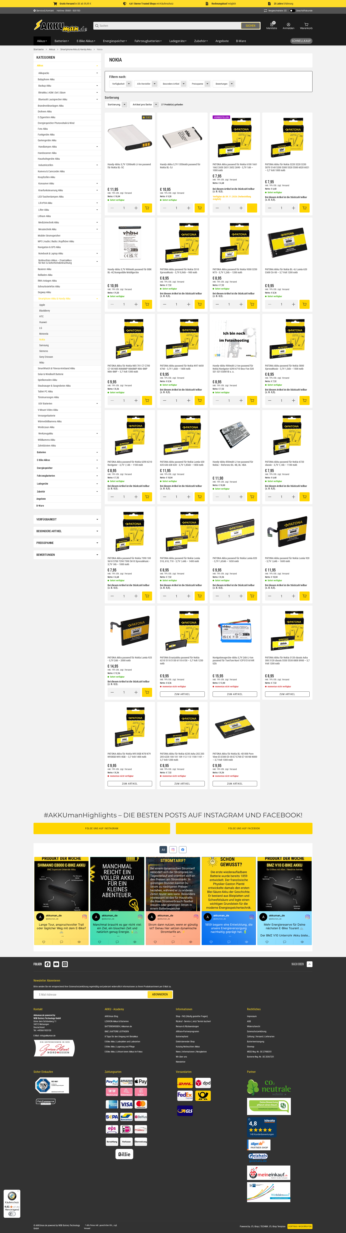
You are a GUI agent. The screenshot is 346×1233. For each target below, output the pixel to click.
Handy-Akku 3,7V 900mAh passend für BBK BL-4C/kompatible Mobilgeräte (130, 271)
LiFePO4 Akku (45, 203)
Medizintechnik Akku (48, 222)
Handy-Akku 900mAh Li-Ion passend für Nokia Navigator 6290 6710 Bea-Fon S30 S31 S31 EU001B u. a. (233, 368)
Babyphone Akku (46, 79)
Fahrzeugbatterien (46, 475)
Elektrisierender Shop (185, 1041)
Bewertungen (221, 83)
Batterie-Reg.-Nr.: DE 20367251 (260, 1056)
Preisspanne (197, 83)
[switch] (12, 1214)
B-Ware (40, 505)
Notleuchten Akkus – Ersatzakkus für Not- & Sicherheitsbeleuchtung (55, 261)
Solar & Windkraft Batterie (50, 374)
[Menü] (18, 1192)
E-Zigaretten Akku (46, 117)
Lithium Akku (44, 216)
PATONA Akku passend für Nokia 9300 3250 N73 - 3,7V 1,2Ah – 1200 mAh (235, 271)
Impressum (252, 1016)
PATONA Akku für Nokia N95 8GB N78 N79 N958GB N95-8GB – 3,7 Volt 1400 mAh (129, 755)
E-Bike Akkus (43, 460)
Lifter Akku (43, 210)
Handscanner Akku (47, 153)
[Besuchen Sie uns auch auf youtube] (56, 964)
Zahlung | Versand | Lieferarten (260, 1036)
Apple (42, 304)
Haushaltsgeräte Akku (49, 158)
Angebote (41, 498)
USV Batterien (45, 403)
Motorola (43, 333)
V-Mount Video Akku (48, 409)
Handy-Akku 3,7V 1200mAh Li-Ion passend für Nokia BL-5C (129, 166)
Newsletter (180, 1062)
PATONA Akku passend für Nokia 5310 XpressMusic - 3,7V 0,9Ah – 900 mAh (179, 271)
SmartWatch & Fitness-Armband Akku (56, 368)
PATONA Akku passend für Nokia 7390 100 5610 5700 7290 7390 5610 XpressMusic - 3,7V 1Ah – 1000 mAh (129, 561)
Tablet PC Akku (45, 391)
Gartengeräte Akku (47, 140)
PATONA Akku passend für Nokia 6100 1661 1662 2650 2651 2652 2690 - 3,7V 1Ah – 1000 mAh (235, 167)
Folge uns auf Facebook (244, 828)
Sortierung (114, 104)
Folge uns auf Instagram (101, 828)
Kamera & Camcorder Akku (51, 171)
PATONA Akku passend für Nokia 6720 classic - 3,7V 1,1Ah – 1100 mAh (284, 463)
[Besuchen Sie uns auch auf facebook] (47, 964)
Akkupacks (43, 73)
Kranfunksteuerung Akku (50, 190)
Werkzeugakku (45, 433)
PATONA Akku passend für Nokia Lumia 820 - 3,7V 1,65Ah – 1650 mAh (235, 560)
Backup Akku (44, 85)
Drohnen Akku (45, 111)
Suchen (250, 25)
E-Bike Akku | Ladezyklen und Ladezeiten (122, 1041)
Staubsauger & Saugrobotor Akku (54, 385)
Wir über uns (181, 1056)
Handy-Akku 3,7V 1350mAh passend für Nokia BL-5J (180, 166)
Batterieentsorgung (255, 1041)
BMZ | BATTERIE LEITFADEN (117, 1031)
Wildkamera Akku (46, 439)
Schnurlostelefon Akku (49, 286)
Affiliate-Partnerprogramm (187, 1031)
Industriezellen (45, 165)
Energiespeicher (45, 468)
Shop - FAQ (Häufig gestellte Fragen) (192, 1016)
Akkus (52, 49)
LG (40, 328)
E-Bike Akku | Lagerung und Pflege (120, 1046)
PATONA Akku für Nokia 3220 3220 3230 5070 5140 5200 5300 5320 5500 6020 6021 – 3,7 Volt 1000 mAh (287, 167)
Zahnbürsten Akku (47, 445)
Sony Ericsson (46, 356)
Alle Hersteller (143, 83)
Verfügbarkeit (118, 83)
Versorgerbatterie (46, 415)
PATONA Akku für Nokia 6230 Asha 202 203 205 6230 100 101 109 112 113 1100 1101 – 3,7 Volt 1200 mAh (182, 756)
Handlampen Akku (47, 146)
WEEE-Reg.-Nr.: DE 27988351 (259, 1051)
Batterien (41, 452)
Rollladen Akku (45, 274)
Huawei (43, 322)
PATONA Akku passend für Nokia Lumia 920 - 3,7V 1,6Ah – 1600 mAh (287, 560)
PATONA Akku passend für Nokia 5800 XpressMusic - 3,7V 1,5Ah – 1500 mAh (284, 367)
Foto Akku (43, 128)
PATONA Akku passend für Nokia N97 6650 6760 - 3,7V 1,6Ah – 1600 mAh (182, 367)
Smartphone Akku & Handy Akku (76, 49)
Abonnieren (160, 994)
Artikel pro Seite (142, 104)
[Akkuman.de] (61, 25)
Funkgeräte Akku (46, 134)
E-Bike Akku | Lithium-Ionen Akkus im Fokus (123, 1051)
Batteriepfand (182, 1036)
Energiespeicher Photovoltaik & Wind (56, 123)
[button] (130, 137)
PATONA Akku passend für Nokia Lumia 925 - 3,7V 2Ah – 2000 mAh (130, 659)
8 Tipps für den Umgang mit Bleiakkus (121, 1036)
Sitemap (250, 1046)
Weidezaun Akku (46, 427)
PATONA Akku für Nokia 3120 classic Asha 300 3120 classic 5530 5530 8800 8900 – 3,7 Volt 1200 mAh (287, 660)
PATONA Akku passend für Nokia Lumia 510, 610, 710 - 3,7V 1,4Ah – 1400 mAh (180, 560)
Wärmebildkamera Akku (50, 421)
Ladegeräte (42, 483)
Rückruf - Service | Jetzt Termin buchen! (193, 1021)
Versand (128, 193)
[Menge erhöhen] (136, 208)
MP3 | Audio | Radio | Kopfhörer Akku (56, 241)
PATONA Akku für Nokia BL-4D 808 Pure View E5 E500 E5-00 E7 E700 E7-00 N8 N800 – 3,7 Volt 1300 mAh (235, 756)
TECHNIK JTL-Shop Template (272, 1226)
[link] (208, 81)
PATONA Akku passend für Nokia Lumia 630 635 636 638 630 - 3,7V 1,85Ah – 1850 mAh (182, 463)
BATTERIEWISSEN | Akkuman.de (118, 1026)
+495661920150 (44, 1030)
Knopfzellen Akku (46, 177)
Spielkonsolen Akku (47, 379)
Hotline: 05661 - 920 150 (68, 10)
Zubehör (41, 491)
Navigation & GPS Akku (49, 247)
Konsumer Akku (46, 183)
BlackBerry (44, 310)
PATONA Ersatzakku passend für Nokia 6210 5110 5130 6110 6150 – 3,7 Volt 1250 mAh (181, 660)
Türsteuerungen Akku (48, 397)
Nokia (100, 49)
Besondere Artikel (171, 83)
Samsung (44, 345)
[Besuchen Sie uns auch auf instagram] (65, 964)
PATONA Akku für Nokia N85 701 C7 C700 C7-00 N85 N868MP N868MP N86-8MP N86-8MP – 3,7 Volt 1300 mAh (129, 368)
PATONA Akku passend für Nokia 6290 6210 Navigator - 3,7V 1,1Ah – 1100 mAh (130, 463)
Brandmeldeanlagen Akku (51, 105)
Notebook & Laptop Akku (50, 253)
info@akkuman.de (48, 1035)
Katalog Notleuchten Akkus (188, 1046)
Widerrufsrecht (253, 1026)
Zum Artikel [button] (182, 694)
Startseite (39, 49)
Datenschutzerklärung (78, 986)
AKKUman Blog (111, 1016)
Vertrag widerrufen (300, 1226)
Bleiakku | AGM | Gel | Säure (52, 92)
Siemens (43, 351)
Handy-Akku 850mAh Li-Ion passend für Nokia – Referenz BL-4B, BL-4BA (233, 463)
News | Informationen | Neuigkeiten (191, 1051)
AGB (249, 1021)
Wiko (41, 362)
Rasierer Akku (44, 269)
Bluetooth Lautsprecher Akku (52, 99)
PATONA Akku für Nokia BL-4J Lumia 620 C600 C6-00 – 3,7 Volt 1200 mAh (286, 271)
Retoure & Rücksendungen (187, 1026)
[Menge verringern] (112, 208)
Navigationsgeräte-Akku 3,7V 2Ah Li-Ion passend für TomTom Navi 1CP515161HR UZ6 (233, 660)
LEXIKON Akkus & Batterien (117, 1021)
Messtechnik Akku (47, 229)
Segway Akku (44, 292)
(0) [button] (277, 10)
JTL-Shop (255, 1226)
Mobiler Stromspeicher (49, 235)
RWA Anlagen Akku (47, 280)
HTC (41, 316)
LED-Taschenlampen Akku (51, 196)
